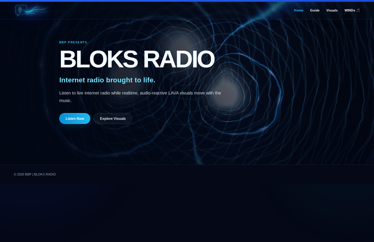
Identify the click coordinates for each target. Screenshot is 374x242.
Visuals (332, 10)
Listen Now (75, 118)
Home (298, 10)
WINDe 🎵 (352, 10)
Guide (314, 10)
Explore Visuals (113, 118)
